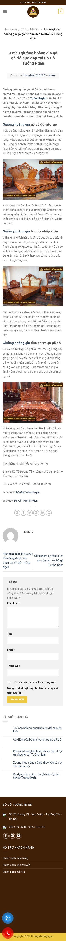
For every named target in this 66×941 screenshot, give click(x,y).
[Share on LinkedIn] (49, 513)
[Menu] (5, 11)
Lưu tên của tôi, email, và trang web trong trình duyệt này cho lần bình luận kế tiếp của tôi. (32, 687)
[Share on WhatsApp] (17, 513)
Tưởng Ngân (38, 98)
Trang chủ (11, 29)
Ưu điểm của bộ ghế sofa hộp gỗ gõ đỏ (37, 739)
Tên (10, 633)
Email (11, 649)
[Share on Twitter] (30, 513)
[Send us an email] (12, 836)
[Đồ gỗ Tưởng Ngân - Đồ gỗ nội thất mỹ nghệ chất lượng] (33, 11)
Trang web (13, 665)
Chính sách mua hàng (15, 858)
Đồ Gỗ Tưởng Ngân (28, 492)
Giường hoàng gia (16, 124)
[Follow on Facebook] (6, 836)
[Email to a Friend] (36, 513)
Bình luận (13, 603)
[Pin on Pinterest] (42, 513)
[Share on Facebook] (23, 513)
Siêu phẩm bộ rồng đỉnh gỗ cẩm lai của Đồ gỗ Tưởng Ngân (48, 560)
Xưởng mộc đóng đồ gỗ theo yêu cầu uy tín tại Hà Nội (37, 764)
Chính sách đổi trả (14, 871)
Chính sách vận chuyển (16, 865)
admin (52, 75)
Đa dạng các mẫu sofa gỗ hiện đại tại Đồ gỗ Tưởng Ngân (36, 776)
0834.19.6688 (17, 827)
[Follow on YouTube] (18, 836)
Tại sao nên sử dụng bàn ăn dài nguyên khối (37, 729)
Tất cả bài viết (30, 29)
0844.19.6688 (36, 827)
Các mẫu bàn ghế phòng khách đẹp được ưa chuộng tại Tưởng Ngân (38, 753)
